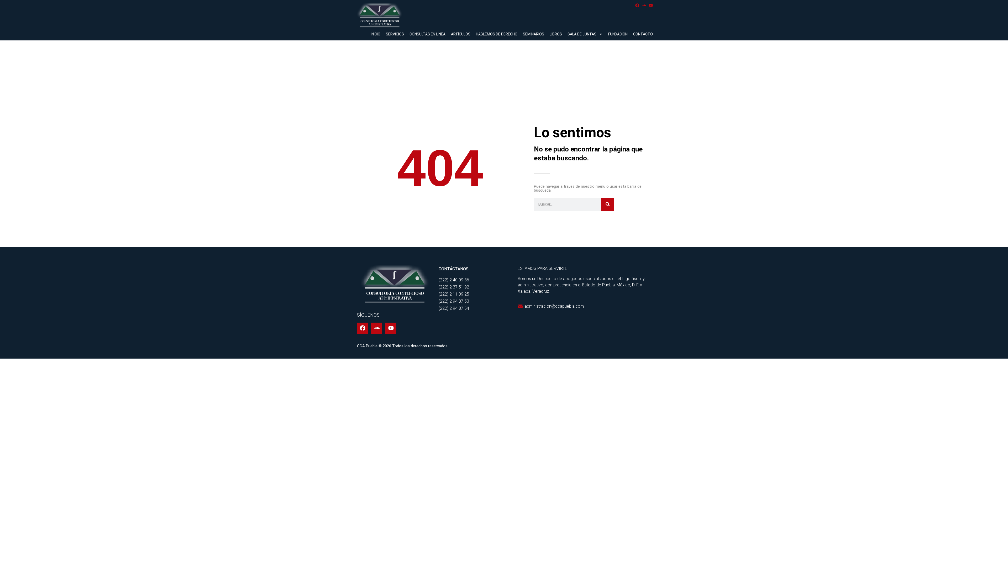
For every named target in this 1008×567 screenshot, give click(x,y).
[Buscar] (607, 204)
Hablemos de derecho (496, 34)
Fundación (618, 34)
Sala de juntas (582, 34)
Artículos (460, 34)
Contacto (643, 34)
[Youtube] (651, 5)
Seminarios (533, 34)
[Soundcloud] (644, 5)
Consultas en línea (427, 34)
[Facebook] (637, 5)
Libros (556, 34)
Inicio (375, 34)
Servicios (395, 34)
